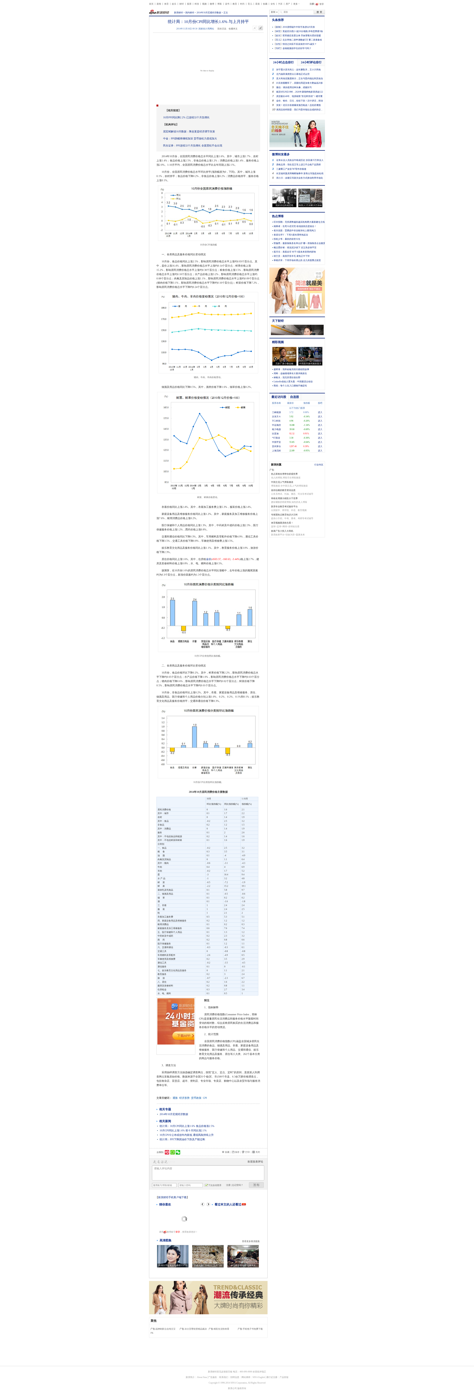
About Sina (202, 1377)
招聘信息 (234, 1377)
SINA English (259, 1377)
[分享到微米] (167, 1152)
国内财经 (189, 12)
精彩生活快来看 (221, 1329)
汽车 (280, 4)
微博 (212, 4)
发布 (256, 1185)
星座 (257, 4)
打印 (247, 1152)
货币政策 (196, 1098)
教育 (235, 4)
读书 (227, 4)
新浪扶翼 (276, 464)
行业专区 (318, 464)
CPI (205, 1098)
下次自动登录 (214, 1185)
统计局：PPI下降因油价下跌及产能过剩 (182, 1139)
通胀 (175, 1098)
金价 (208, 559)
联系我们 (223, 1377)
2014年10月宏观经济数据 (209, 12)
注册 (312, 4)
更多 (295, 4)
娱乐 (174, 4)
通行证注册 (271, 1377)
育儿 (250, 4)
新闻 (159, 4)
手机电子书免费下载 (253, 1329)
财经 (181, 4)
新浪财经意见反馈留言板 (220, 1371)
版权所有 (241, 1388)
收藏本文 (233, 28)
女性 (273, 4)
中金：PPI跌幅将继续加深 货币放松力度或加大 (190, 138)
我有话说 (221, 28)
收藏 (265, 4)
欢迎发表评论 (255, 1161)
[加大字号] (260, 28)
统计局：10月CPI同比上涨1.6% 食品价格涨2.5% (187, 1126)
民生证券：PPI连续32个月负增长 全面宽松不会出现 (192, 145)
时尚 (242, 4)
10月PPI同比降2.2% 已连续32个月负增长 (186, 117)
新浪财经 (178, 12)
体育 (166, 4)
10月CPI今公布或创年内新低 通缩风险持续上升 (187, 1135)
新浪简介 (190, 1377)
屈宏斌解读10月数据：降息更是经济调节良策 (189, 131)
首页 (151, 4)
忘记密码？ (237, 1185)
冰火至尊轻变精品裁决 (196, 1329)
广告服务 (212, 1377)
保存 (237, 1152)
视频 (204, 4)
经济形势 (184, 1098)
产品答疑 (284, 1377)
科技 (197, 4)
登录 (178, 1232)
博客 (219, 4)
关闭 (258, 1152)
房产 (288, 4)
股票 (189, 4)
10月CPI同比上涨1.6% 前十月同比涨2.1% (183, 1130)
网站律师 (245, 1377)
